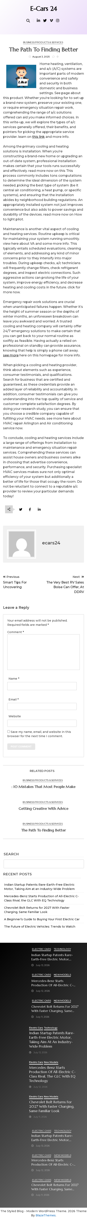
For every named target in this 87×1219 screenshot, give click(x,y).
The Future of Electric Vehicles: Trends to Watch (39, 926)
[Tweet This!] (20, 509)
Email (13, 699)
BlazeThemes (46, 1215)
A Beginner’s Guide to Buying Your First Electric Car (42, 919)
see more (11, 355)
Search (11, 854)
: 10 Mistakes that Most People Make (43, 786)
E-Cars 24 (43, 8)
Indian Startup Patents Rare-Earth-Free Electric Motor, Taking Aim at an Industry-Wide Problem (55, 957)
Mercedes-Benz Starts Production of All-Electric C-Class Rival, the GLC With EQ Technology (52, 983)
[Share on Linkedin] (39, 509)
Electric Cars (41, 948)
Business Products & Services (43, 42)
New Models (62, 974)
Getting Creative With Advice (43, 808)
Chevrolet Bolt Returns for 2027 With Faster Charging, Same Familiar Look (55, 1009)
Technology (62, 948)
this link (38, 137)
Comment (15, 632)
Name (13, 678)
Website (14, 716)
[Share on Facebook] (29, 509)
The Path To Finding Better (43, 830)
